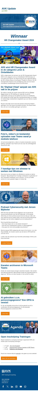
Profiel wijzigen (32, 395)
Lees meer (5, 111)
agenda (18, 353)
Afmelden (33, 393)
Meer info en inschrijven (9, 358)
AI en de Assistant (15, 346)
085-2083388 (5, 379)
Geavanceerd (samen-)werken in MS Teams (22, 347)
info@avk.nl (5, 381)
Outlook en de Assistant (16, 349)
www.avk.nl (5, 382)
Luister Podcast (6, 243)
